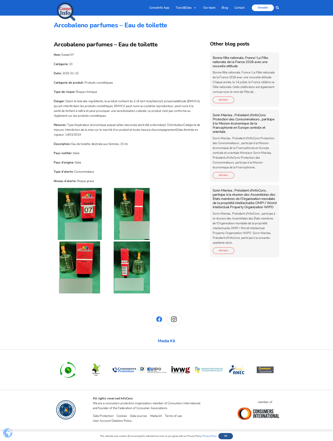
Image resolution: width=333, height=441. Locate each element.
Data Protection (103, 416)
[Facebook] (159, 319)
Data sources (138, 416)
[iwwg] (180, 358)
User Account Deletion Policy (112, 421)
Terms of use (173, 416)
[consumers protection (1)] (124, 358)
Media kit (156, 416)
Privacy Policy (209, 436)
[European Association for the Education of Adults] (209, 358)
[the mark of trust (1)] (96, 358)
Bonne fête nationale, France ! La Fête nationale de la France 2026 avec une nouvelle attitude (240, 61)
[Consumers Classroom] (265, 358)
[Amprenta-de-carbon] (68, 358)
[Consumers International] (258, 414)
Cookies (122, 416)
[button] (277, 8)
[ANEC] (237, 358)
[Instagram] (173, 319)
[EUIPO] (152, 358)
